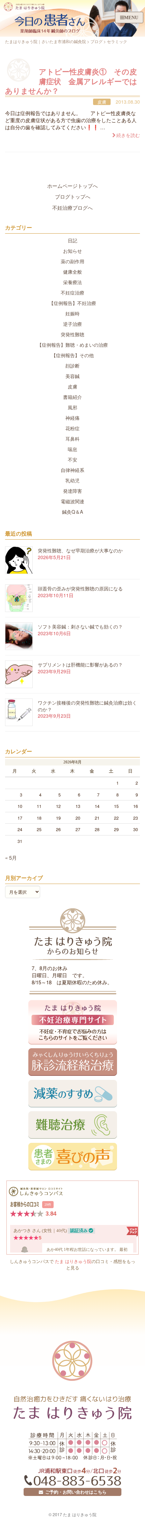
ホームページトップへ (72, 185)
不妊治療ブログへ (72, 207)
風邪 (72, 407)
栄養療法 (72, 282)
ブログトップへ (72, 196)
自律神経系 (72, 470)
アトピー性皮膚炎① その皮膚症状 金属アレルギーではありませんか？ (71, 81)
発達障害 (72, 490)
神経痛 (72, 417)
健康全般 (72, 271)
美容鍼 (72, 376)
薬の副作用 (72, 261)
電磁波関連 (72, 501)
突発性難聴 (72, 334)
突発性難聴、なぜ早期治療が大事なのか (80, 550)
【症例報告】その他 (72, 355)
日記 (72, 240)
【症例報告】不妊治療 (72, 303)
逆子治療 (72, 323)
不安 (72, 459)
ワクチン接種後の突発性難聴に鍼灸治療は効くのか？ (87, 706)
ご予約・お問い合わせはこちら (75, 1492)
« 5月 (11, 857)
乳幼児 (72, 480)
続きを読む (128, 135)
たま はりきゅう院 (73, 1261)
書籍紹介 (72, 397)
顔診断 (72, 365)
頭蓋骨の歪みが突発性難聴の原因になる (80, 588)
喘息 (72, 449)
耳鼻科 (72, 438)
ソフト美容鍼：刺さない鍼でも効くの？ (80, 626)
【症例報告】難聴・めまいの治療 (72, 344)
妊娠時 (72, 313)
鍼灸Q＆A (72, 511)
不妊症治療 (72, 292)
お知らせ (72, 250)
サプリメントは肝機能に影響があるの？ (80, 664)
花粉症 (72, 428)
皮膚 (101, 102)
